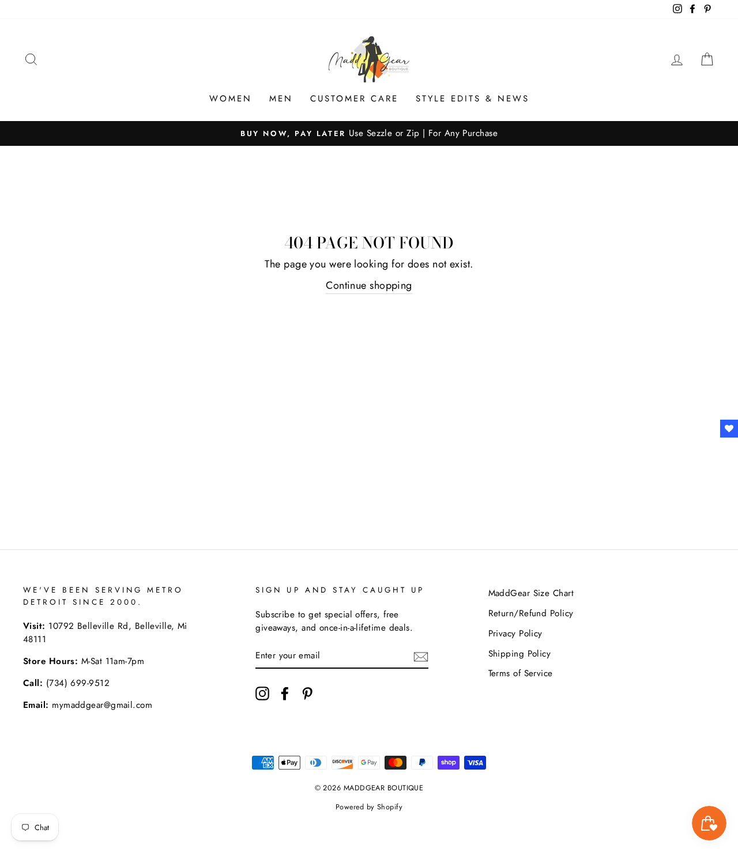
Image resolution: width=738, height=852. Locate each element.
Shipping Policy (519, 653)
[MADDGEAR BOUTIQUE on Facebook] (285, 693)
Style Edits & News (472, 98)
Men (281, 98)
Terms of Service (520, 673)
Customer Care (354, 98)
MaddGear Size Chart (531, 593)
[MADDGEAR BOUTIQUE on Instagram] (262, 693)
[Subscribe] (420, 655)
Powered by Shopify (369, 807)
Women (230, 98)
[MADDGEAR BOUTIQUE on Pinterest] (307, 693)
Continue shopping (369, 285)
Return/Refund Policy (531, 613)
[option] (369, 133)
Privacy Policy (515, 633)
